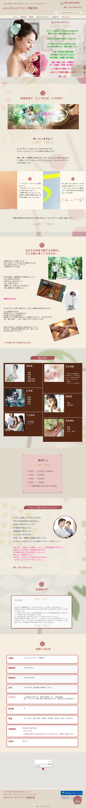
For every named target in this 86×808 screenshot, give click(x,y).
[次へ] (77, 48)
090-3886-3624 (75, 7)
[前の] (9, 48)
